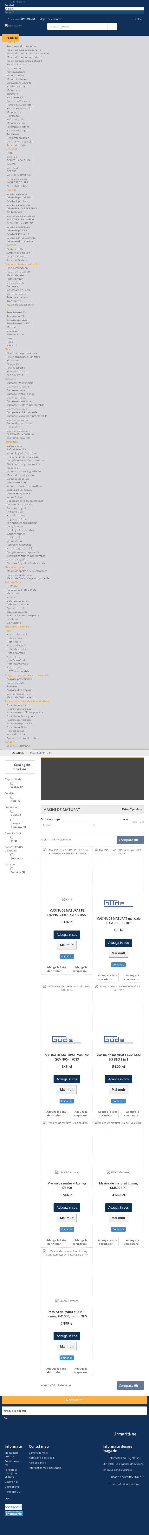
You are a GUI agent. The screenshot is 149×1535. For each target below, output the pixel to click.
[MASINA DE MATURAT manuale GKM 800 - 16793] (67, 1008)
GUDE (15, 814)
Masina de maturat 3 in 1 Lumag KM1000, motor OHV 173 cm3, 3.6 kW (67, 1316)
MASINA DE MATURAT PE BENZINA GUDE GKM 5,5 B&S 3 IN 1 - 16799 (66, 914)
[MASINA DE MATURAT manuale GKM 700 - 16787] (118, 872)
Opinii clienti (12, 1486)
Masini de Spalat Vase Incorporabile (28, 578)
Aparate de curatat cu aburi (23, 738)
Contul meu (39, 1446)
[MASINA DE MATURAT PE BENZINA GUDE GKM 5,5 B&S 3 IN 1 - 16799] (67, 872)
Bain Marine (14, 622)
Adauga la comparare (80, 969)
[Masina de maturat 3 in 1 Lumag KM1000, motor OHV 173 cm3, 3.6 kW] (67, 1273)
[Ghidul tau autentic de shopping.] (13, 1506)
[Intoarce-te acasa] (5, 752)
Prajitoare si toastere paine (23, 615)
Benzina (17, 872)
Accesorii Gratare (17, 260)
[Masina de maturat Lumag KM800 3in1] (118, 1145)
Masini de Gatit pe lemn (21, 697)
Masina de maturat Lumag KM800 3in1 (118, 1185)
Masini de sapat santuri (21, 304)
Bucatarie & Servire (17, 626)
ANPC (8, 1498)
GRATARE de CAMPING (20, 241)
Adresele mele (37, 1462)
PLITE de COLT (15, 375)
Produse (12, 38)
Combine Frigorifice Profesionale (26, 563)
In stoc (16, 787)
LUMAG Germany (18, 825)
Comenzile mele (38, 1452)
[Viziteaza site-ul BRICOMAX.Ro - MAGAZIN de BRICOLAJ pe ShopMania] (14, 1513)
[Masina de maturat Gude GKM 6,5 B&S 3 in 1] (118, 1008)
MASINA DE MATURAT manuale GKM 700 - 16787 (118, 920)
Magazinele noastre (50, 19)
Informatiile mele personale (45, 1467)
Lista (142, 821)
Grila (134, 821)
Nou (15, 801)
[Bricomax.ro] (26, 28)
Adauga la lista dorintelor (56, 969)
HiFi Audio (12, 345)
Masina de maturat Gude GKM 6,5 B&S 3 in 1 (118, 1057)
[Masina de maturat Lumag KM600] (67, 1145)
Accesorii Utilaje (16, 145)
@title (16, 858)
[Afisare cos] (131, 29)
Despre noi (11, 1481)
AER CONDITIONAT (17, 186)
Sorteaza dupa (51, 819)
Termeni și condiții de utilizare (11, 1473)
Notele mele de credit (41, 1457)
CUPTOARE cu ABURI (18, 438)
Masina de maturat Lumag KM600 (67, 1185)
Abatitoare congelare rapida (23, 464)
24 (13, 841)
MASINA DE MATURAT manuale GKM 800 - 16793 (67, 1057)
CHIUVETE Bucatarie (18, 745)
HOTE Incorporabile (18, 671)
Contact (137, 19)
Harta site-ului (13, 1491)
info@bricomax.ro (128, 1484)
